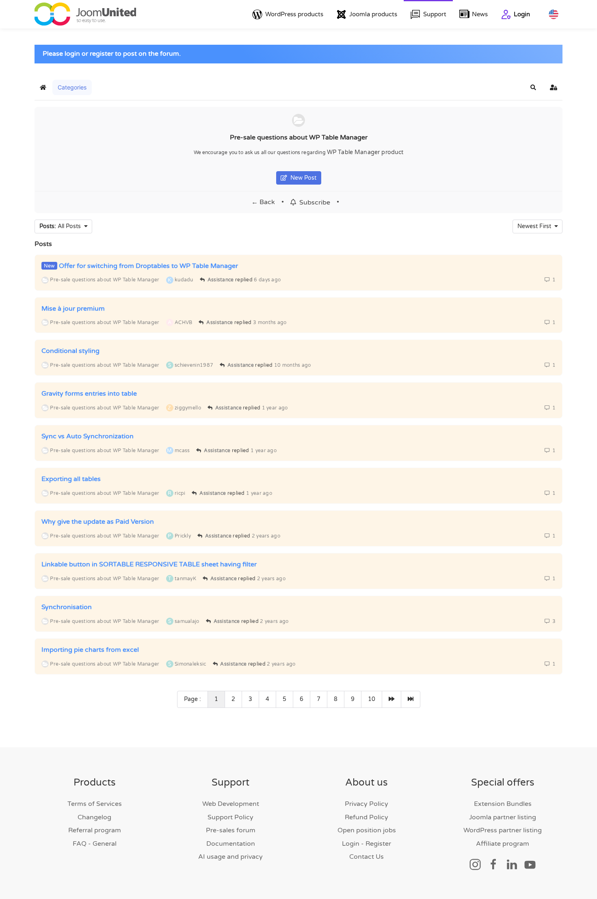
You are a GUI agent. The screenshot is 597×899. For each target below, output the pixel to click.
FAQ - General (95, 844)
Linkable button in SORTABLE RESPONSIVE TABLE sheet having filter (149, 564)
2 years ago (266, 536)
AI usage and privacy (230, 857)
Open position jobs (366, 830)
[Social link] (475, 864)
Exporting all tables (71, 479)
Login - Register (366, 844)
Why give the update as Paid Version (97, 522)
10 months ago (292, 365)
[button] (533, 87)
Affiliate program (502, 844)
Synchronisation (66, 607)
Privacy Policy (366, 804)
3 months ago (270, 322)
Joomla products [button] (373, 14)
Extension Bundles (503, 804)
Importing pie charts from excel (90, 650)
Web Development (230, 804)
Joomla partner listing (502, 817)
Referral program (94, 830)
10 (371, 699)
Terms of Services (94, 804)
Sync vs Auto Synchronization (87, 436)
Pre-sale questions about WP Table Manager (299, 137)
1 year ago (275, 408)
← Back (263, 202)
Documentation (230, 844)
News (480, 14)
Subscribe (313, 202)
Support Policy (230, 817)
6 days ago (267, 280)
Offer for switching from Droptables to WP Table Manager (148, 266)
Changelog (94, 817)
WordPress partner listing (502, 830)
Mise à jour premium (73, 308)
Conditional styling (70, 351)
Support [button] (434, 14)
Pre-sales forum (230, 830)
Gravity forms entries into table (89, 394)
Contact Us (366, 857)
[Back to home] (85, 14)
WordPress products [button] (294, 14)
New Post (301, 177)
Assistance (221, 280)
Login (522, 14)
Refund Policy (366, 817)
